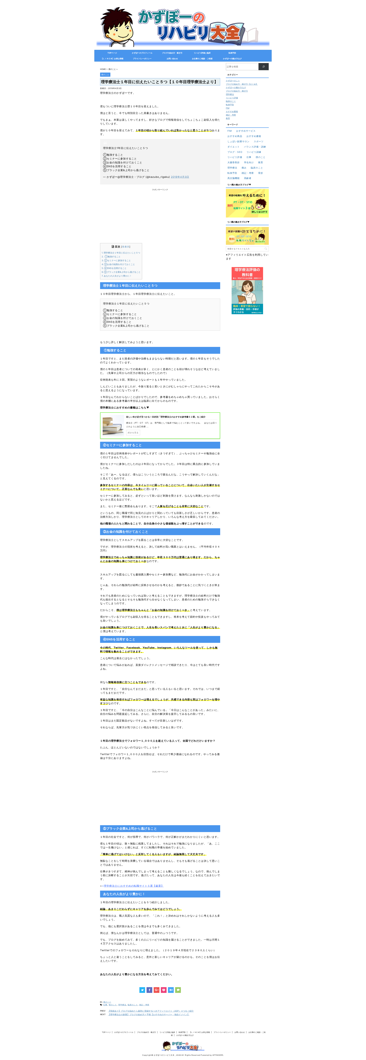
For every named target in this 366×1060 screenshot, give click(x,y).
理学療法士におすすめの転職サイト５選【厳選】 (134, 885)
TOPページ (112, 53)
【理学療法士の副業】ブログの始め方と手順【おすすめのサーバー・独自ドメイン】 (148, 1014)
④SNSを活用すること (114, 268)
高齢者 (247, 178)
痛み (244, 167)
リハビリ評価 (232, 98)
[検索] (263, 66)
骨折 (260, 173)
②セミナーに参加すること (116, 260)
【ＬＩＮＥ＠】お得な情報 (112, 58)
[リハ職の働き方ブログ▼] (247, 203)
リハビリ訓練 (254, 152)
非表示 (125, 246)
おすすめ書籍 (232, 111)
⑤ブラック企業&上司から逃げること (121, 272)
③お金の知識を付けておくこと (118, 264)
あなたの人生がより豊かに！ (117, 275)
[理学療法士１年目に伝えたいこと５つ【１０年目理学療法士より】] (171, 990)
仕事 (105, 1005)
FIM (227, 108)
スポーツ (258, 141)
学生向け (249, 162)
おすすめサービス (246, 130)
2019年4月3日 (180, 176)
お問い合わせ (172, 58)
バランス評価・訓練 (255, 146)
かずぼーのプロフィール (142, 53)
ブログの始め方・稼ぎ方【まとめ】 (242, 84)
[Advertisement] (160, 219)
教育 (228, 118)
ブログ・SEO (234, 152)
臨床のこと (133, 1005)
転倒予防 (232, 53)
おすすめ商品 (234, 136)
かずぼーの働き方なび (232, 58)
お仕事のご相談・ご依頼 (202, 58)
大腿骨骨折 (233, 162)
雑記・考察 (144, 1005)
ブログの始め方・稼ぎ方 (172, 53)
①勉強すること (111, 256)
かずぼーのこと (233, 80)
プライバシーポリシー (142, 58)
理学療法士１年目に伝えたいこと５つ (121, 252)
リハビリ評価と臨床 (202, 53)
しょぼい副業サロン (238, 141)
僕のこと (107, 1002)
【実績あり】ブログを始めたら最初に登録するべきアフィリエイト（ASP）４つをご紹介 (151, 1011)
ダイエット (233, 146)
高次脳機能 (233, 178)
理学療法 (122, 1005)
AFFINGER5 (217, 1055)
